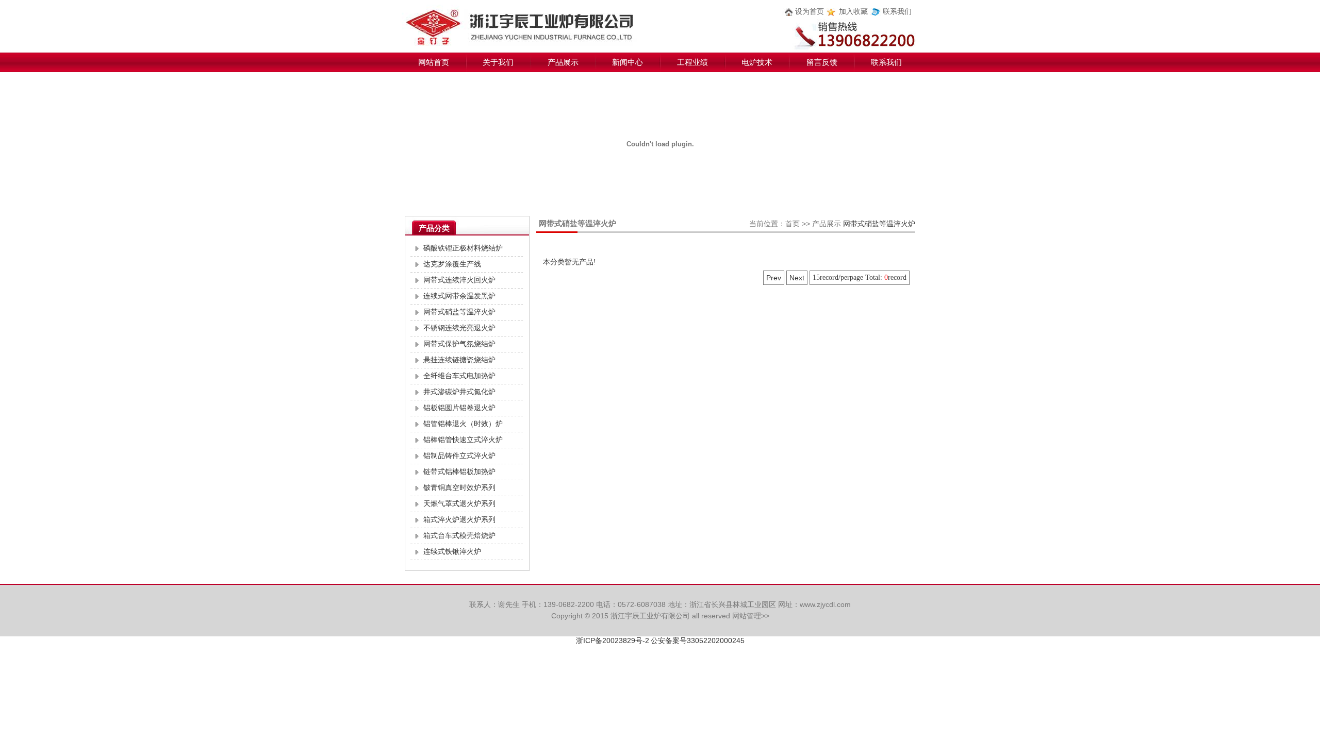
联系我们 (897, 11)
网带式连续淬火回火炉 (459, 280)
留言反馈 (821, 62)
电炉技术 (756, 62)
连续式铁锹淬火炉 (452, 551)
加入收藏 (853, 11)
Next (796, 278)
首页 (792, 224)
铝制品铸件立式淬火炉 (459, 456)
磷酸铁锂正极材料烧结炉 (463, 248)
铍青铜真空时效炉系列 (459, 488)
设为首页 (809, 11)
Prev (773, 278)
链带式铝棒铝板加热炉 (459, 472)
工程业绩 (692, 62)
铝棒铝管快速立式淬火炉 (463, 440)
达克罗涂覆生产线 (452, 264)
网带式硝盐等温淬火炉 (459, 312)
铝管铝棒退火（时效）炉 (463, 424)
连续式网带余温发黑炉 (459, 296)
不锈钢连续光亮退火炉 (459, 328)
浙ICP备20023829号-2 (612, 640)
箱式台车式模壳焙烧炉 (459, 535)
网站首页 (433, 62)
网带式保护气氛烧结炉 (459, 344)
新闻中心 (627, 62)
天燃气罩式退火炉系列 (459, 504)
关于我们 (498, 62)
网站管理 (746, 616)
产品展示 (563, 62)
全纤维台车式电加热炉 (459, 376)
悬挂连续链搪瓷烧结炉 (459, 360)
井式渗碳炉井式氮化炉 (459, 392)
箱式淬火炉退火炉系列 (459, 520)
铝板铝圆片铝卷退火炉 (459, 408)
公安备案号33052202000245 (698, 640)
